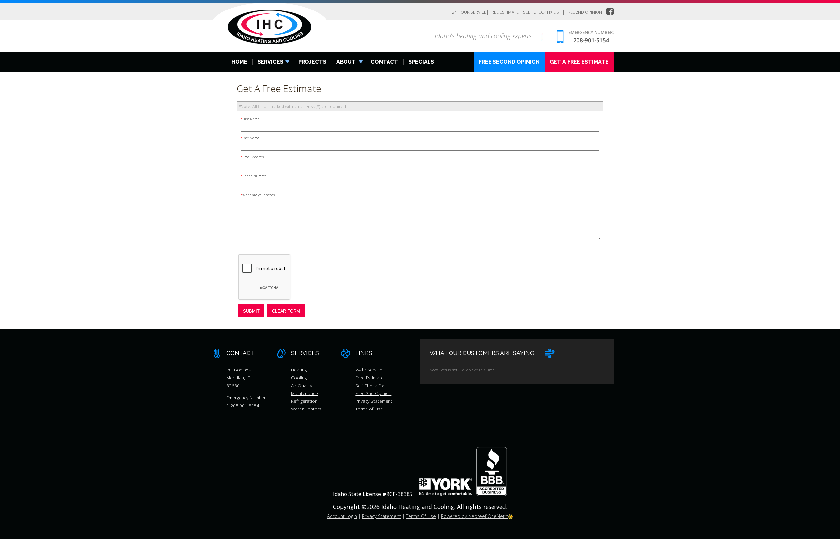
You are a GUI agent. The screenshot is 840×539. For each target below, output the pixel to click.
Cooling (299, 377)
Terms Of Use (421, 516)
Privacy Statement (373, 401)
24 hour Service (469, 12)
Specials (421, 62)
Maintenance (304, 393)
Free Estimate (504, 12)
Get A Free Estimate (579, 62)
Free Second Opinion (509, 62)
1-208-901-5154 (242, 405)
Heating (299, 370)
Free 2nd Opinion (584, 12)
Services (270, 62)
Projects (312, 62)
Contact (384, 62)
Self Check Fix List (542, 12)
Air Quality (301, 385)
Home (239, 62)
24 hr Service (368, 370)
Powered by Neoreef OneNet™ (474, 516)
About (346, 62)
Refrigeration (304, 401)
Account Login (342, 516)
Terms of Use (369, 409)
